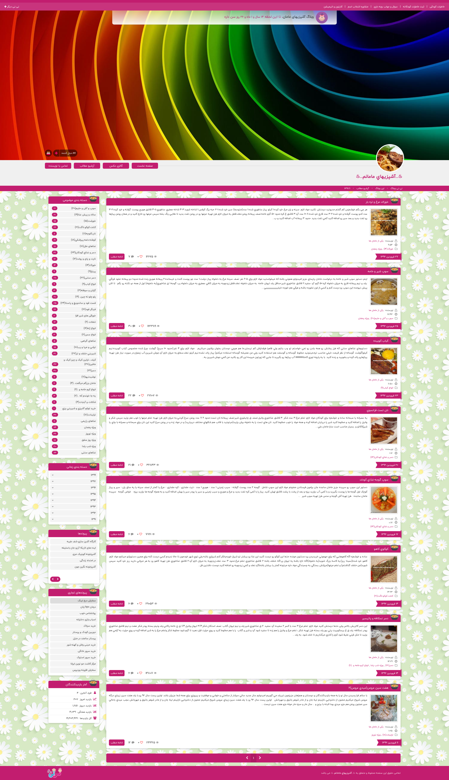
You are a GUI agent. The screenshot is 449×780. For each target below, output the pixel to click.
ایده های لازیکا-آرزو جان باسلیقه (79, 548)
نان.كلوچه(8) (75, 233)
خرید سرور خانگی (87, 651)
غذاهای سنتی (75, 452)
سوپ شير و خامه (378, 271)
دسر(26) (389, 665)
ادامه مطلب (117, 256)
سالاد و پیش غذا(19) (75, 214)
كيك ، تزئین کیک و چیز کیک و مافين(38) (75, 362)
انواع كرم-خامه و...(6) (359, 665)
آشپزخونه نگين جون (85, 566)
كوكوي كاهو (381, 548)
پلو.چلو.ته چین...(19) (75, 296)
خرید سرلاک (89, 626)
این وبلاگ (379, 188)
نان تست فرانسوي (377, 410)
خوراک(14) (388, 249)
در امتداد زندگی (88, 560)
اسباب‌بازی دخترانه (86, 619)
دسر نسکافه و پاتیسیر (375, 618)
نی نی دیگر (12, 6)
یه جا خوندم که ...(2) (75, 396)
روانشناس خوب (88, 613)
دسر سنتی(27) (75, 277)
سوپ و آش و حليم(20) (382, 318)
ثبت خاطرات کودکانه (413, 6)
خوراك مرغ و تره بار (377, 201)
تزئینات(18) (388, 735)
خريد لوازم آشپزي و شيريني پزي (75, 408)
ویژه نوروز (376, 735)
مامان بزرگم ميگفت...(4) (75, 383)
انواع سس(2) (75, 334)
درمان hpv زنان (88, 607)
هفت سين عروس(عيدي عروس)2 (368, 687)
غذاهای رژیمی (75, 421)
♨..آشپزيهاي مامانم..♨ (343, 773)
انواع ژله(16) (75, 328)
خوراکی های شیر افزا (75, 315)
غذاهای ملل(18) (75, 246)
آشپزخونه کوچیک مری (84, 554)
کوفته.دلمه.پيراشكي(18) (75, 240)
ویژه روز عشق (75, 440)
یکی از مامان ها (376, 241)
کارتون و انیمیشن (333, 6)
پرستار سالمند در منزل (84, 638)
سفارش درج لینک (87, 600)
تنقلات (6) (75, 322)
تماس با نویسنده (58, 165)
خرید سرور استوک (86, 657)
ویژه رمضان (376, 249)
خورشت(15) (75, 221)
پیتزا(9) (75, 271)
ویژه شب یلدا (377, 665)
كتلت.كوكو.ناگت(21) (383, 596)
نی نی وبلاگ (396, 188)
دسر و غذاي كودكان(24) (381, 457)
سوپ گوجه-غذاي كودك (374, 479)
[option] (74, 554)
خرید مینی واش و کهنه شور (81, 645)
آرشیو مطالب (87, 165)
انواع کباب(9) (387, 388)
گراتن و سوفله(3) (75, 290)
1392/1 (347, 188)
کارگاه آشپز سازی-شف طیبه (81, 541)
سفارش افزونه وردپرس (84, 670)
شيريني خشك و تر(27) (75, 353)
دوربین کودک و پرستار (84, 632)
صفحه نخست (145, 165)
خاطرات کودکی (437, 6)
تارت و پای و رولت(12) (75, 259)
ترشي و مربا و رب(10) (75, 347)
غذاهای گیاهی (75, 341)
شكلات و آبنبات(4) (75, 402)
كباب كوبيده (380, 340)
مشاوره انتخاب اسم (358, 6)
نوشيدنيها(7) (75, 377)
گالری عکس (116, 165)
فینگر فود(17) (75, 309)
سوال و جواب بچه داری (386, 6)
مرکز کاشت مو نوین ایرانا (83, 663)
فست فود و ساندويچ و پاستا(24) (75, 303)
